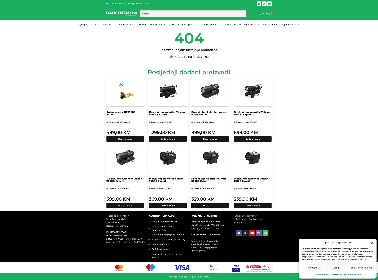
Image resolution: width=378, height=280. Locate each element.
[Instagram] (264, 3)
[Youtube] (269, 3)
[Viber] (259, 233)
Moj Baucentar (288, 24)
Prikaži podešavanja (361, 267)
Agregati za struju (87, 24)
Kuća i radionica (210, 24)
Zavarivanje (269, 24)
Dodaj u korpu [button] (125, 139)
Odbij (336, 267)
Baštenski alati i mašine (131, 24)
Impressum (355, 274)
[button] (372, 242)
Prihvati (312, 267)
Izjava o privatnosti (340, 274)
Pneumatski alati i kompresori (240, 24)
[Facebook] (259, 3)
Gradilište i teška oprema (182, 24)
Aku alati (107, 24)
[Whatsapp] (265, 233)
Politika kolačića (322, 274)
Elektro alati (156, 24)
